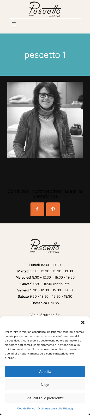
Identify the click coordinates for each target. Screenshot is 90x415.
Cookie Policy (26, 408)
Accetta (45, 371)
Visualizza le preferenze (45, 398)
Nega (45, 385)
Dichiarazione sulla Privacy (55, 408)
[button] (82, 322)
